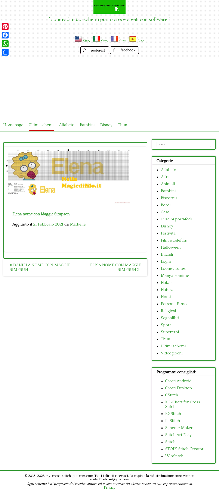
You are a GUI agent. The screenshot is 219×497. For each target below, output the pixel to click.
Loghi (166, 261)
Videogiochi (172, 353)
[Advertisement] (109, 87)
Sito (86, 41)
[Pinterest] (5, 26)
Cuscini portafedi (176, 219)
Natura (167, 290)
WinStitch (174, 456)
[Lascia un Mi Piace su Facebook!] (124, 53)
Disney (106, 125)
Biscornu (169, 198)
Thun (122, 125)
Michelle (78, 224)
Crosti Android (178, 381)
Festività (168, 233)
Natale (167, 282)
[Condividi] (5, 52)
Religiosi (168, 311)
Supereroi (170, 332)
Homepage (13, 125)
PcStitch (172, 421)
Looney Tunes (173, 268)
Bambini (87, 125)
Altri (165, 177)
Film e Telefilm (174, 240)
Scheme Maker (179, 428)
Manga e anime (175, 275)
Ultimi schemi (41, 125)
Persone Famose (176, 304)
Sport (166, 325)
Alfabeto (66, 125)
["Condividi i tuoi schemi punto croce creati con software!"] (109, 7)
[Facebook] (5, 35)
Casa (165, 212)
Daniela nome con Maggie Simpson (40, 267)
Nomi (166, 297)
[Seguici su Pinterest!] (95, 53)
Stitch (170, 442)
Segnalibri (170, 318)
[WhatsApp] (5, 43)
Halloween (171, 247)
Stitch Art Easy (178, 435)
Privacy (109, 488)
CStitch (171, 395)
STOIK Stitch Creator (184, 449)
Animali (168, 184)
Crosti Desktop (178, 388)
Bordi (166, 205)
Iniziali (167, 254)
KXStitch (173, 413)
